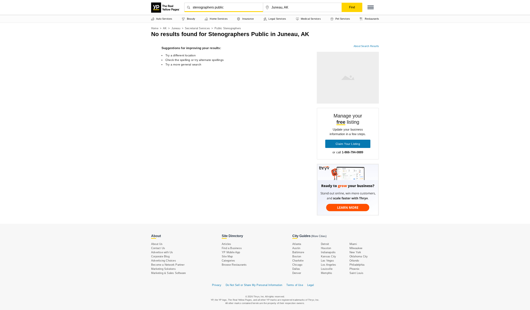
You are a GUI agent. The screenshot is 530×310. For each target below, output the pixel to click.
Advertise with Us (162, 252)
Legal (310, 285)
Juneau (175, 28)
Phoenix (354, 268)
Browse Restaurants (234, 264)
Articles (226, 244)
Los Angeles (328, 264)
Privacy (216, 285)
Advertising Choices (163, 260)
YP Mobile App (231, 252)
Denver (296, 273)
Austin (296, 248)
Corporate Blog (160, 256)
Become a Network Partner (167, 264)
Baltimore (298, 252)
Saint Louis (356, 273)
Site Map (227, 256)
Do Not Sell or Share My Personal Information (254, 285)
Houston (326, 248)
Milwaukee (356, 248)
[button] (370, 7)
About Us (157, 244)
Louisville (326, 268)
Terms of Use (294, 285)
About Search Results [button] (366, 46)
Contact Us (158, 248)
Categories (228, 260)
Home (154, 28)
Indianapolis (328, 252)
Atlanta (296, 244)
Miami (353, 244)
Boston (296, 256)
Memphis (326, 273)
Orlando (354, 260)
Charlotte (298, 260)
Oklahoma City (358, 256)
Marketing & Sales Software (168, 273)
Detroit (325, 244)
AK (165, 28)
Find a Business (232, 248)
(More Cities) (318, 236)
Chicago (297, 264)
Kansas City (328, 256)
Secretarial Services (197, 28)
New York (355, 252)
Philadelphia (356, 264)
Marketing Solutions (163, 268)
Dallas (296, 268)
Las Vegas (327, 260)
